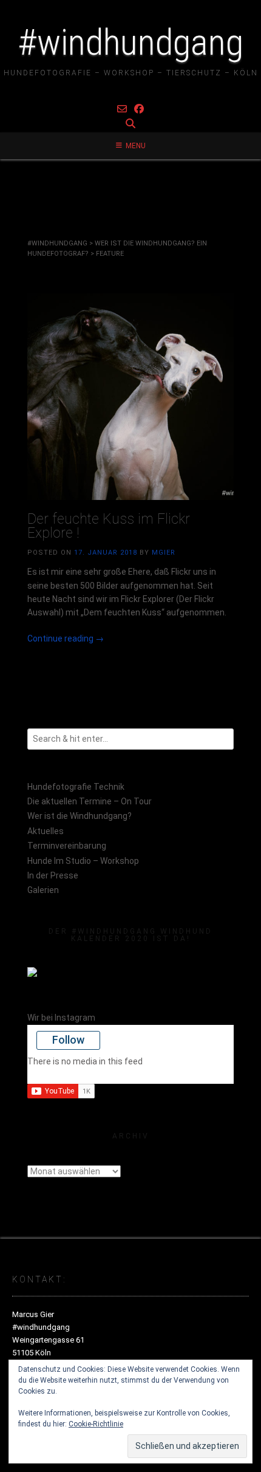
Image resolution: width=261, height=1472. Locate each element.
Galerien (43, 890)
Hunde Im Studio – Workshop (83, 861)
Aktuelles (45, 831)
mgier (163, 552)
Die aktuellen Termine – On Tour (89, 801)
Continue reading (65, 638)
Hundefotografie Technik (75, 787)
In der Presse (52, 875)
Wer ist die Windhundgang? (79, 816)
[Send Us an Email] (122, 109)
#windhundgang (130, 42)
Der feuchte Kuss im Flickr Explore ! (108, 526)
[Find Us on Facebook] (138, 109)
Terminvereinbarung (66, 846)
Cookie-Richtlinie (96, 1424)
